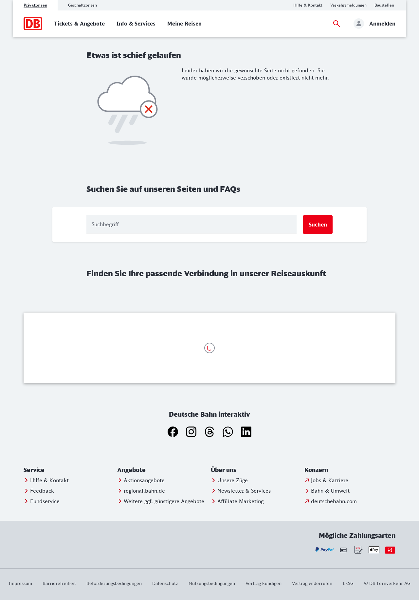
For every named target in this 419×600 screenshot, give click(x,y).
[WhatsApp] (228, 432)
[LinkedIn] (246, 432)
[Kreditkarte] (343, 549)
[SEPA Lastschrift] (358, 549)
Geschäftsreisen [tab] (82, 5)
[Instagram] (191, 432)
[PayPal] (324, 549)
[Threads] (209, 432)
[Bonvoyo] (390, 549)
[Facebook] (173, 432)
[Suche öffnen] (336, 23)
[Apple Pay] (374, 549)
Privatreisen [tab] (35, 5)
